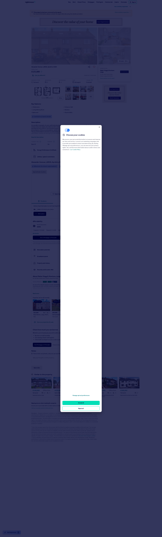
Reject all (81, 408)
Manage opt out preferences (81, 395)
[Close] (99, 127)
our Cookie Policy (75, 149)
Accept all (81, 403)
